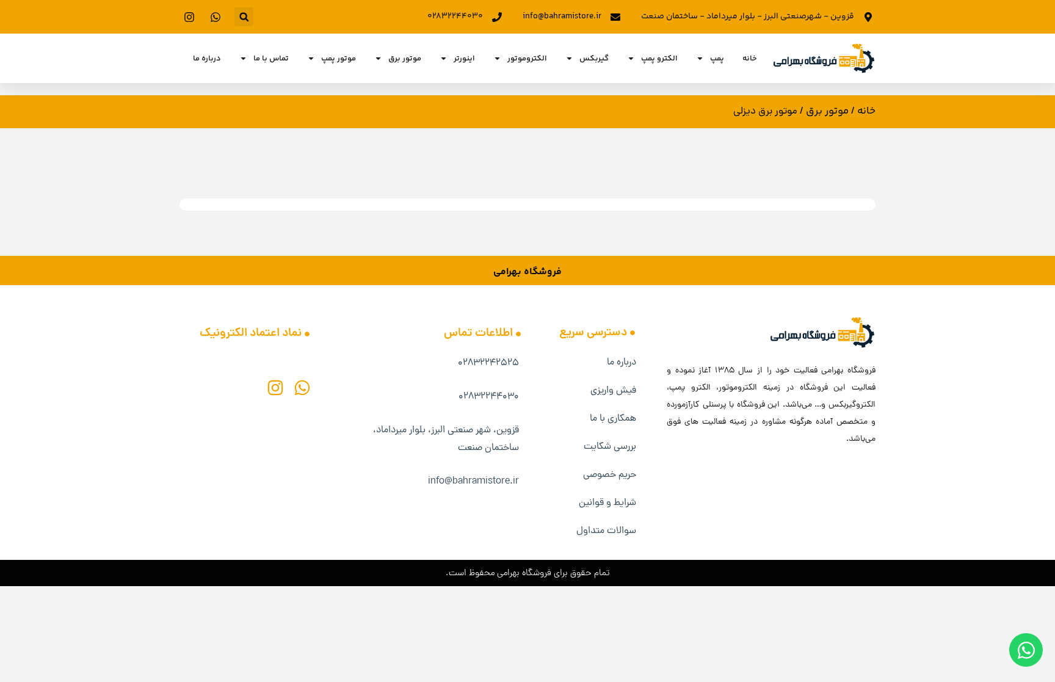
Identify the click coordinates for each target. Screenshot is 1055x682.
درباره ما (207, 59)
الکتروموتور (527, 59)
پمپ (717, 59)
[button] (243, 16)
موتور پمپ (338, 59)
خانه (749, 59)
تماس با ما (271, 59)
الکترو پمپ (659, 59)
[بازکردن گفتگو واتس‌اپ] (1026, 650)
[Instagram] (275, 387)
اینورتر (464, 59)
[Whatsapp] (302, 387)
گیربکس (594, 59)
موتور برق (404, 59)
